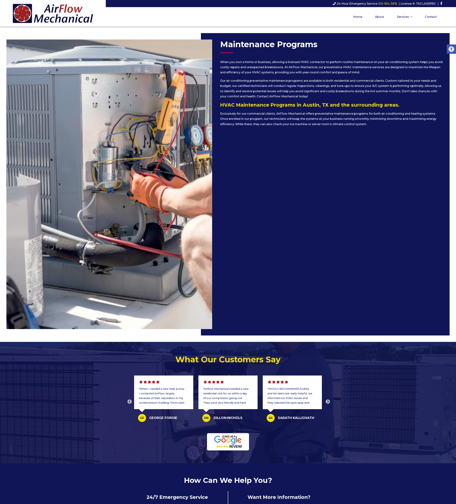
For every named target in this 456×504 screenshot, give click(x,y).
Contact (431, 17)
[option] (164, 401)
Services (403, 17)
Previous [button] (129, 401)
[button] (451, 49)
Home (357, 17)
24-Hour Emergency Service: (367, 3)
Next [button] (327, 401)
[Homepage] (53, 25)
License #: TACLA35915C (418, 3)
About (379, 17)
